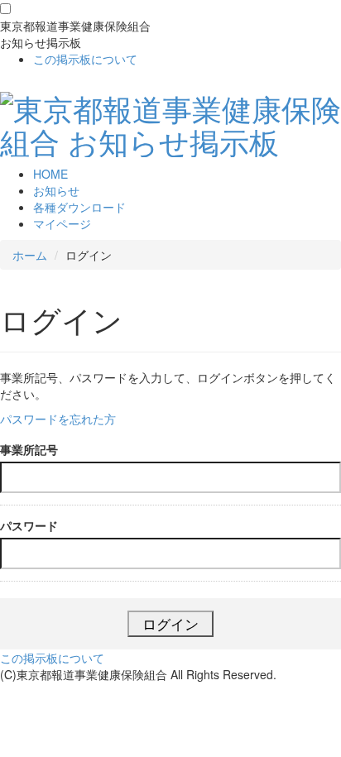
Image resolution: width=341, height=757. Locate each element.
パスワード (29, 525)
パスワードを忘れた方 (58, 418)
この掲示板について (85, 58)
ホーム (29, 255)
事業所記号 (29, 449)
